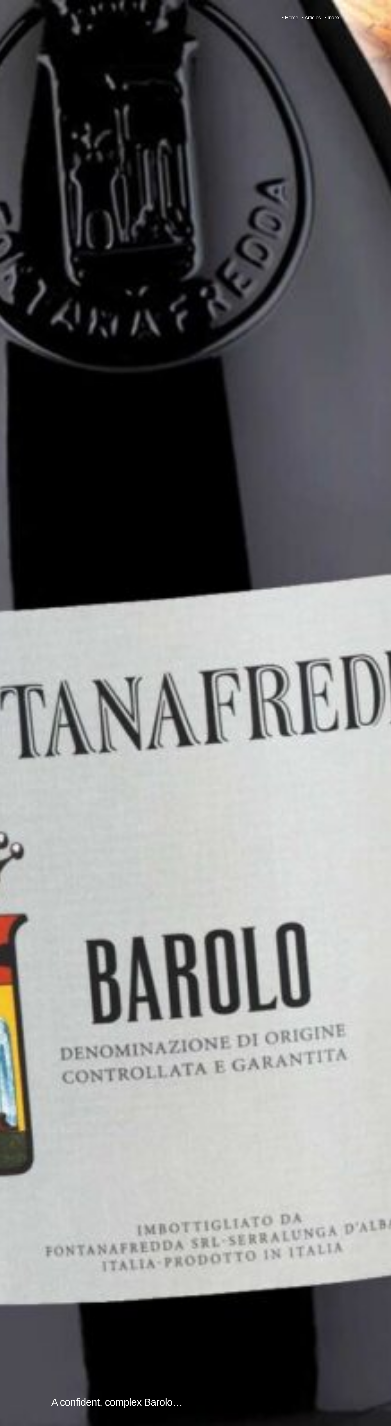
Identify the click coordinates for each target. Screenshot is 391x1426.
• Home (290, 17)
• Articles (311, 17)
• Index (332, 17)
